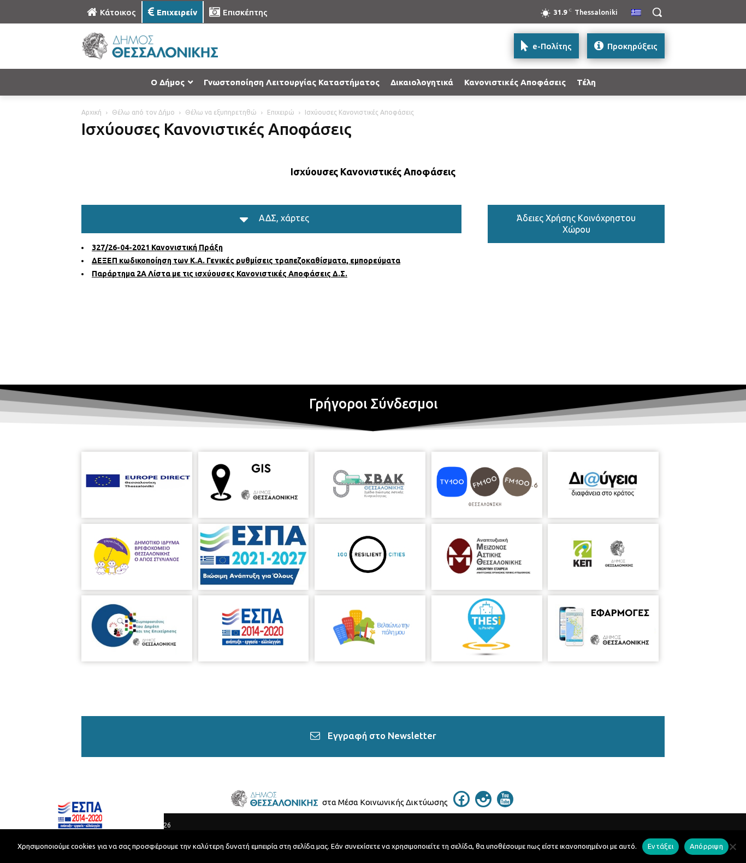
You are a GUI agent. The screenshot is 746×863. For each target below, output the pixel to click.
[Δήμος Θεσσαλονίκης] (168, 46)
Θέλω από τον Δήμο (143, 112)
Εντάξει (660, 846)
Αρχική (91, 112)
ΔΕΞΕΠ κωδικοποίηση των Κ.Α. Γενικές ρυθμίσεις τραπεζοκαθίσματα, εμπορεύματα (246, 260)
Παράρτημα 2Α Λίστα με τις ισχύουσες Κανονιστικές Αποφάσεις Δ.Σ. (219, 273)
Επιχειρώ (280, 112)
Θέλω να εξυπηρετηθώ (221, 112)
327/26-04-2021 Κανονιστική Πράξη (157, 247)
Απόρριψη (706, 846)
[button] (657, 12)
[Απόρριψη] (732, 846)
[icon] (461, 804)
